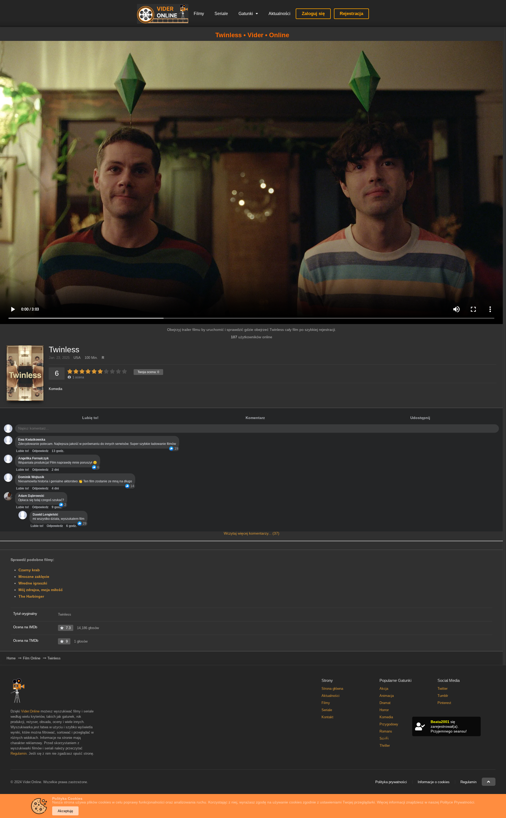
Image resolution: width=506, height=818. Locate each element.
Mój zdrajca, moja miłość (40, 590)
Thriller (385, 746)
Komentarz (255, 418)
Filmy (199, 13)
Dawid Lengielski (45, 514)
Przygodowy (389, 724)
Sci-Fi (384, 738)
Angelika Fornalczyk (33, 458)
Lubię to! (90, 418)
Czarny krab (29, 570)
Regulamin (19, 753)
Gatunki (246, 13)
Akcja (384, 689)
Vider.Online (30, 711)
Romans (386, 731)
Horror (384, 710)
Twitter (442, 689)
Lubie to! (22, 451)
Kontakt (327, 717)
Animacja (387, 696)
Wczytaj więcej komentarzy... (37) (251, 533)
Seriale (221, 13)
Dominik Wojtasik (31, 477)
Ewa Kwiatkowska (31, 439)
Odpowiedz (40, 451)
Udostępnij (420, 418)
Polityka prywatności (391, 782)
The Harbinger (31, 596)
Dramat (385, 703)
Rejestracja (351, 13)
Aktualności (279, 13)
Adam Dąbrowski (31, 495)
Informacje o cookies (434, 782)
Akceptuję (65, 811)
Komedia (55, 389)
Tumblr (442, 696)
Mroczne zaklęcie (33, 576)
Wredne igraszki (32, 583)
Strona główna (332, 689)
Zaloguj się (313, 13)
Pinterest (444, 703)
